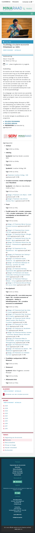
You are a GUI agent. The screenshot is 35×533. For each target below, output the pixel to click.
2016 (6, 428)
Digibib (17, 485)
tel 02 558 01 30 (17, 514)
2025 (6, 406)
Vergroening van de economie (13, 437)
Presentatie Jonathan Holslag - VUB (18, 175)
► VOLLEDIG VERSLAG (10, 123)
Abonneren (18, 481)
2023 (6, 411)
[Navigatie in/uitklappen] (31, 13)
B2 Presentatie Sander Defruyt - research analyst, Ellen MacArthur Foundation (18, 320)
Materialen (8, 440)
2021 (6, 416)
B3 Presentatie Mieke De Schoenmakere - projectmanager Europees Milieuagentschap (18, 340)
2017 (6, 426)
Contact (17, 496)
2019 (6, 421)
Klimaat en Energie (10, 445)
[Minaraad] (17, 8)
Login (18, 493)
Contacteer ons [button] (27, 2)
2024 (6, 408)
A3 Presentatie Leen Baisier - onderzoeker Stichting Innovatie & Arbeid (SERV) (18, 275)
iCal (7, 64)
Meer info (18, 529)
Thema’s (17, 462)
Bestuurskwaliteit (10, 442)
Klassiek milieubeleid (11, 447)
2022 (6, 413)
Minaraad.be (15, 2)
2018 (6, 423)
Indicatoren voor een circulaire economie (16, 394)
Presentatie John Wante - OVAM (19, 195)
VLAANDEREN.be (6, 2)
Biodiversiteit (9, 450)
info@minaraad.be (17, 517)
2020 (6, 418)
